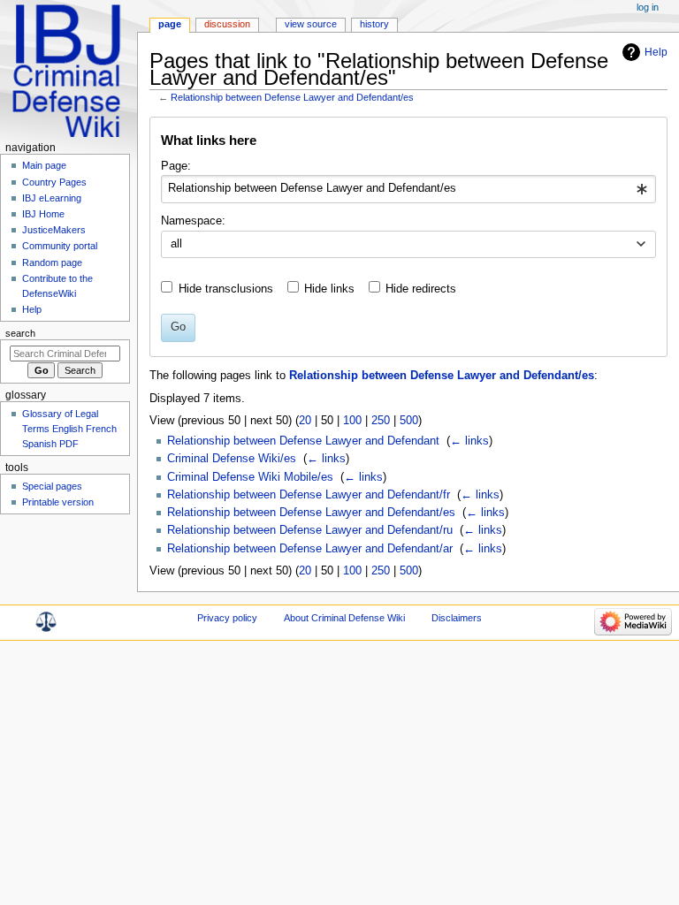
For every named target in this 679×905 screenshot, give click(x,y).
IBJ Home (43, 214)
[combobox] (408, 189)
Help (656, 52)
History (374, 24)
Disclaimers (456, 617)
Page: (176, 166)
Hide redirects (420, 289)
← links (469, 441)
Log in (648, 7)
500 (409, 420)
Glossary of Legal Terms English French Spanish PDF (69, 428)
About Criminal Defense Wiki (344, 617)
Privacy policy (227, 617)
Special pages (52, 486)
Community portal (59, 245)
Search (20, 333)
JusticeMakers (54, 229)
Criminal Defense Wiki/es (231, 458)
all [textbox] (176, 244)
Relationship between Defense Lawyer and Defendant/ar (310, 549)
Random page (52, 262)
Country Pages (54, 182)
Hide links (329, 289)
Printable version (58, 502)
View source (311, 24)
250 (380, 420)
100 (352, 420)
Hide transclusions (226, 289)
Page (169, 24)
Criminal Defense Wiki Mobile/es (250, 477)
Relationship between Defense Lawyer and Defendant (303, 441)
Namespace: (193, 221)
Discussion (227, 24)
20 (305, 420)
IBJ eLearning (51, 198)
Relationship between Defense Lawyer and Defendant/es (292, 97)
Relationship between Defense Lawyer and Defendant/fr (308, 495)
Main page (44, 165)
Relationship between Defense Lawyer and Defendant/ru (310, 530)
